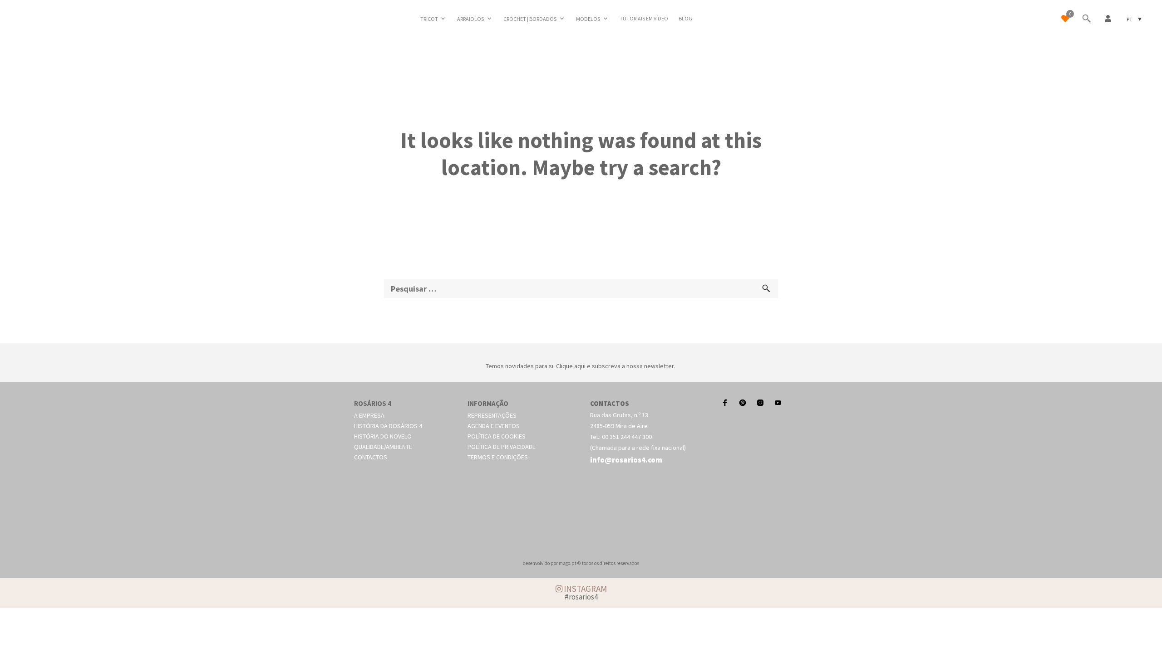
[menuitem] (1134, 18)
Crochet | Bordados (529, 18)
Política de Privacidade (502, 447)
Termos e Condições (498, 457)
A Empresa (369, 415)
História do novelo (383, 436)
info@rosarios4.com (626, 460)
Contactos (370, 457)
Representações (492, 415)
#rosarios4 (581, 596)
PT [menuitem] (1129, 18)
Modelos (588, 18)
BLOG (685, 18)
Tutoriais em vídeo (644, 18)
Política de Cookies (497, 436)
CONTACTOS (609, 403)
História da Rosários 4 (388, 426)
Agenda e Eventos (494, 426)
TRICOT (429, 18)
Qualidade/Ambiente (383, 447)
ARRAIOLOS (470, 18)
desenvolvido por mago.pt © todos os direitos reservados (581, 563)
